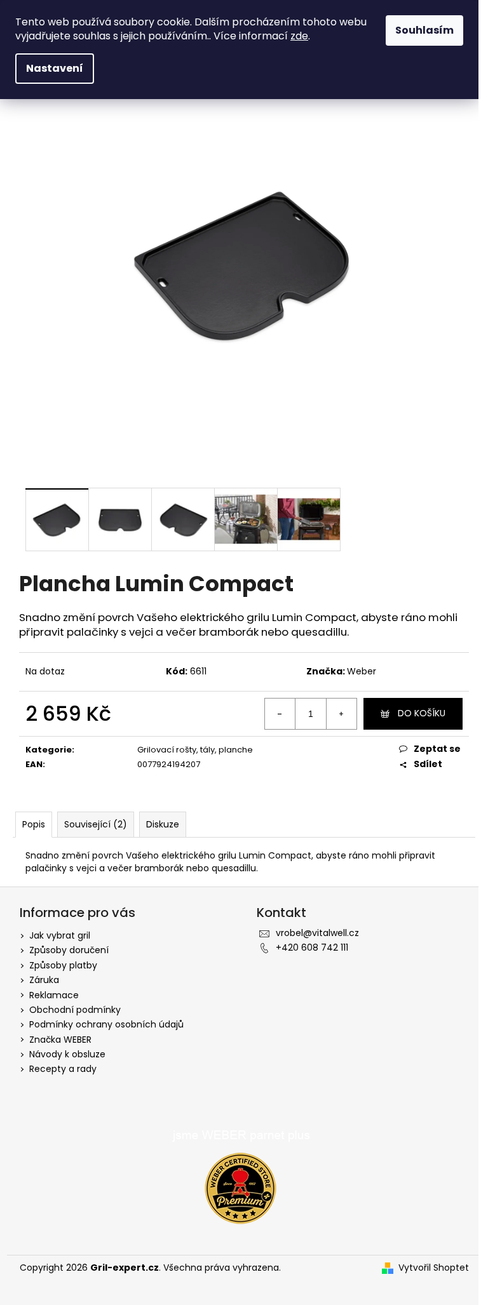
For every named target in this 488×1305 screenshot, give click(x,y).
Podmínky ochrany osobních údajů (106, 1024)
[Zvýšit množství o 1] (341, 714)
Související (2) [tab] (95, 824)
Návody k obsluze (67, 1054)
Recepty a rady (63, 1068)
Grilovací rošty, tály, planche (195, 750)
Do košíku (421, 713)
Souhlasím (424, 30)
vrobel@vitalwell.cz (317, 933)
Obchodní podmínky (75, 1009)
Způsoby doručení (69, 950)
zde (299, 36)
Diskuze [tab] (162, 824)
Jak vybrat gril (59, 935)
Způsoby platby (63, 965)
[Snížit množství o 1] (280, 714)
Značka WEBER (60, 1039)
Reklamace (54, 995)
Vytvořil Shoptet (433, 1268)
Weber (361, 671)
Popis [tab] (33, 824)
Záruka (44, 980)
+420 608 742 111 (312, 947)
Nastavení (54, 68)
